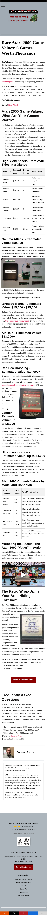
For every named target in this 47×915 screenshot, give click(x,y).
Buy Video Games (23, 867)
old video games (8, 82)
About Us (23, 886)
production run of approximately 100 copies (18, 385)
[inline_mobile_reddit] (4, 913)
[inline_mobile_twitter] (14, 913)
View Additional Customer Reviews (23, 833)
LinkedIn (35, 795)
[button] (23, 574)
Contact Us (23, 889)
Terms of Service (23, 895)
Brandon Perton (11, 765)
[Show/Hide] (13, 105)
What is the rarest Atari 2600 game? (17, 704)
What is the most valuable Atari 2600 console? (21, 730)
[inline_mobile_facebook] (33, 913)
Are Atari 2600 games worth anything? (18, 707)
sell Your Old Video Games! (23, 680)
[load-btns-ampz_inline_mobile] (42, 913)
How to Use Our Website (23, 882)
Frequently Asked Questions (23, 879)
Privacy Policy (23, 892)
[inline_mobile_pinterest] (23, 913)
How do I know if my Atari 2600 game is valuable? (22, 727)
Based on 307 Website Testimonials (23, 829)
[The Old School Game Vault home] (23, 16)
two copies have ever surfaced (17, 321)
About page (22, 797)
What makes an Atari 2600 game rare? (18, 733)
